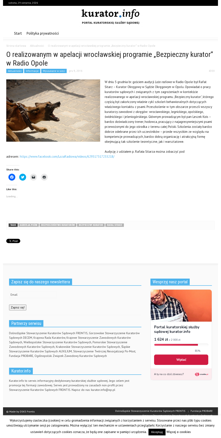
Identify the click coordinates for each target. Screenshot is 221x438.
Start (18, 33)
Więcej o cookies (178, 432)
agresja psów (28, 225)
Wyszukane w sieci (54, 70)
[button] (210, 33)
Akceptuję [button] (157, 432)
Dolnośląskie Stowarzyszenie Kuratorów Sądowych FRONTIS (150, 410)
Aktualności (15, 70)
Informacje (32, 70)
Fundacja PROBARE (202, 410)
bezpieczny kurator (91, 225)
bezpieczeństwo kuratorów (58, 225)
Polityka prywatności (43, 33)
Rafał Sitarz (114, 225)
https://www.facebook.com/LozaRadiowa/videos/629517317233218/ (67, 156)
